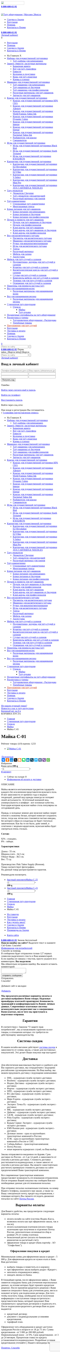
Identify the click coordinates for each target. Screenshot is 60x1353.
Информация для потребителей (16, 948)
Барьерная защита (21, 66)
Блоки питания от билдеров (26, 214)
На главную (13, 914)
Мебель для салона (22, 254)
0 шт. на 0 (11, 711)
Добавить (6, 991)
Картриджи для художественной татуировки (29, 161)
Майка (22, 309)
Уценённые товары (22, 323)
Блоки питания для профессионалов (31, 217)
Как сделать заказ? (16, 922)
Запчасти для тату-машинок (26, 95)
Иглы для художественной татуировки (26, 143)
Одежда (17, 307)
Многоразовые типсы (23, 206)
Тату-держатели (15, 190)
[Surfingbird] (36, 760)
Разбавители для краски (25, 137)
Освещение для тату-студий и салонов (32, 283)
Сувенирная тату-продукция (21, 304)
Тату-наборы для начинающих (28, 61)
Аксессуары (19, 256)
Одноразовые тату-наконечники (29, 204)
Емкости (17, 71)
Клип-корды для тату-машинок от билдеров (34, 230)
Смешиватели (20, 140)
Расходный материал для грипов (29, 198)
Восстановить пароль (11, 400)
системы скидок (47, 1047)
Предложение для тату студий (22, 325)
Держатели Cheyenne (23, 193)
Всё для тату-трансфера (24, 69)
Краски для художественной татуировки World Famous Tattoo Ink (33, 112)
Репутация (12, 22)
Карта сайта (13, 935)
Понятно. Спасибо (10, 1348)
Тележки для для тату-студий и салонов (32, 280)
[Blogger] (19, 760)
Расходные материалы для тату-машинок (33, 92)
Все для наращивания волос (21, 288)
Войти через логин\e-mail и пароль (18, 390)
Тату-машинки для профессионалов (30, 90)
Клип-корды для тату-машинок (28, 227)
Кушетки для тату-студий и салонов (30, 267)
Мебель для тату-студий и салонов (24, 259)
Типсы (16, 249)
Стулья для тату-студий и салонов (29, 275)
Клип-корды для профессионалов (29, 233)
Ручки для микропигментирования (30, 243)
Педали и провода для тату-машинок (25, 219)
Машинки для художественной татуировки (28, 82)
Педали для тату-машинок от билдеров (32, 222)
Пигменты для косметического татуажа (32, 238)
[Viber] (44, 760)
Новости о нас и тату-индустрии (17, 708)
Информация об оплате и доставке (24, 779)
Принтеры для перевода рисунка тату (25, 286)
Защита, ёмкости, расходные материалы (26, 63)
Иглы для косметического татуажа (30, 246)
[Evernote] (23, 760)
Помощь (11, 25)
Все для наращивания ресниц (21, 296)
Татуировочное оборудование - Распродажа (34, 320)
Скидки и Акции (15, 19)
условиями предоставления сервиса (20, 412)
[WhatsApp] (48, 760)
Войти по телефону (11, 395)
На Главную (13, 55)
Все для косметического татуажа (23, 235)
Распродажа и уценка (17, 317)
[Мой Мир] (11, 760)
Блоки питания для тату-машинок (24, 209)
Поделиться (7, 757)
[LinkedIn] (28, 760)
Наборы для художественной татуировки (27, 58)
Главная (11, 718)
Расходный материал (23, 251)
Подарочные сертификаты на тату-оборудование (31, 315)
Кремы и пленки (21, 79)
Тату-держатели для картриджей (29, 196)
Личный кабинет (9, 35)
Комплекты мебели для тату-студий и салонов (36, 278)
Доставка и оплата (16, 331)
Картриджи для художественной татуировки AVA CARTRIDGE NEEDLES (35, 186)
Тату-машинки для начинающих (29, 84)
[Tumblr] (40, 760)
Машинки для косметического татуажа (32, 241)
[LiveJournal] (32, 760)
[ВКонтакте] (3, 760)
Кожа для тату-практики (25, 77)
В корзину (6, 771)
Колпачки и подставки (24, 74)
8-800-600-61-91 (9, 6)
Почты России (26, 1198)
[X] (15, 760)
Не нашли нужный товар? (14, 706)
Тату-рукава (25, 312)
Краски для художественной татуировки (27, 98)
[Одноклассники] (7, 760)
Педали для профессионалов (27, 225)
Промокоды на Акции (18, 930)
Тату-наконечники (16, 201)
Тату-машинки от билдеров (26, 87)
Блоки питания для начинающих (29, 211)
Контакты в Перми (16, 27)
